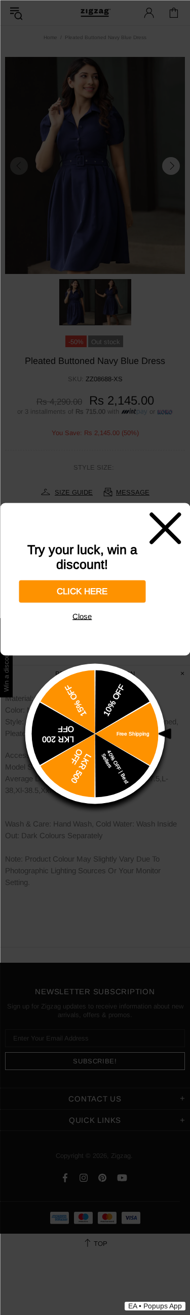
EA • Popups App (155, 1306)
